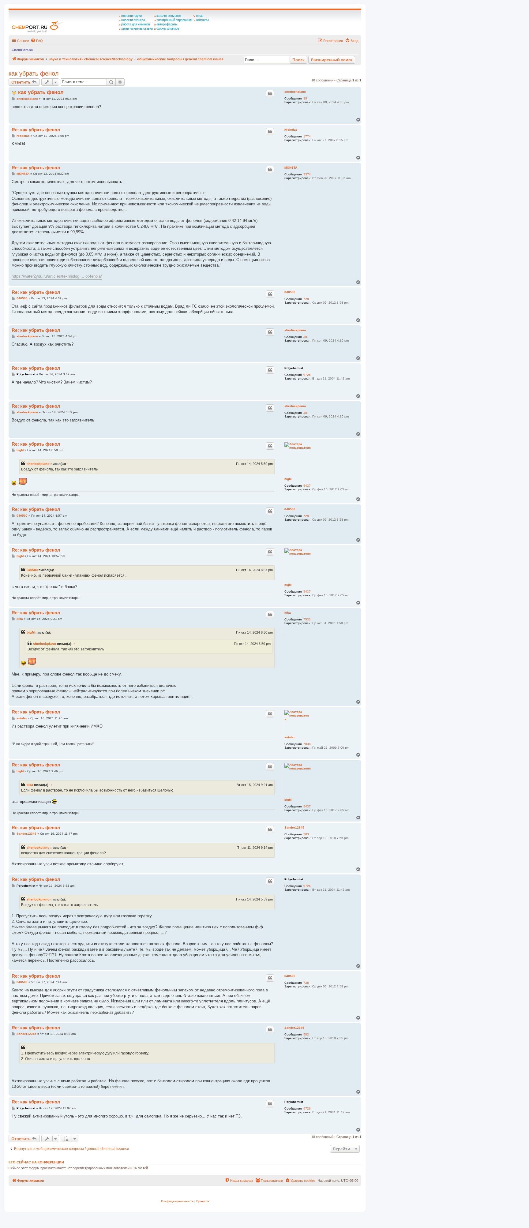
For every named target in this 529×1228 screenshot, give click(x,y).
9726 (307, 374)
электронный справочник (174, 20)
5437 (307, 485)
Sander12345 (294, 827)
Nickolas (291, 129)
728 (306, 299)
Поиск (298, 59)
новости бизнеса (133, 20)
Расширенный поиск (331, 59)
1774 (307, 136)
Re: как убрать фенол (36, 129)
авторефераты (167, 24)
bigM (287, 479)
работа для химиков (135, 24)
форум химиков (167, 28)
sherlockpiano (295, 91)
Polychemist (293, 368)
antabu (289, 737)
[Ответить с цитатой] (270, 93)
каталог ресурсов (168, 15)
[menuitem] (37, 40)
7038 (307, 744)
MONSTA (290, 167)
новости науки (131, 15)
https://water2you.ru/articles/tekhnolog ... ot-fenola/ (57, 276)
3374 (307, 174)
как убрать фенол (34, 73)
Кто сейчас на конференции (36, 1162)
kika (287, 612)
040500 (289, 292)
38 (305, 98)
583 (306, 834)
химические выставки (137, 28)
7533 (307, 619)
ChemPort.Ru (22, 50)
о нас (200, 15)
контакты (202, 20)
